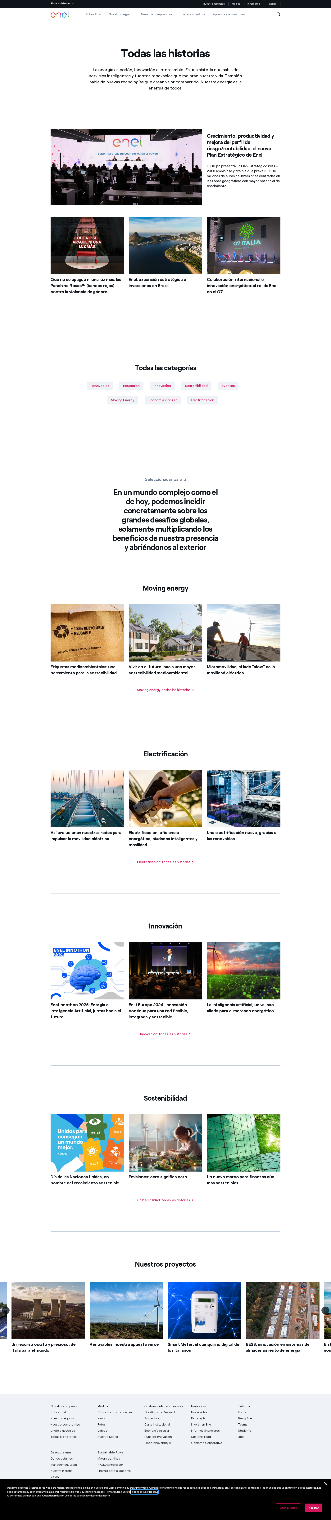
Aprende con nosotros (229, 14)
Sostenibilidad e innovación (164, 1406)
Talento (272, 3)
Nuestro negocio (121, 14)
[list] (165, 1323)
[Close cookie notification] (326, 1484)
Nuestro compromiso (156, 14)
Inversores (253, 3)
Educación (131, 386)
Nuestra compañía (214, 3)
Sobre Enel (93, 14)
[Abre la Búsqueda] (278, 14)
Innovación (162, 386)
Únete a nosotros (192, 14)
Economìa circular (162, 400)
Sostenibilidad (196, 386)
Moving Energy (122, 400)
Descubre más (61, 1452)
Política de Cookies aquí (144, 1491)
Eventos (228, 386)
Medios (236, 3)
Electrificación (202, 400)
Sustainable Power (111, 1452)
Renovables (100, 386)
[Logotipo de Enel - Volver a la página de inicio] (60, 14)
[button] (62, 4)
